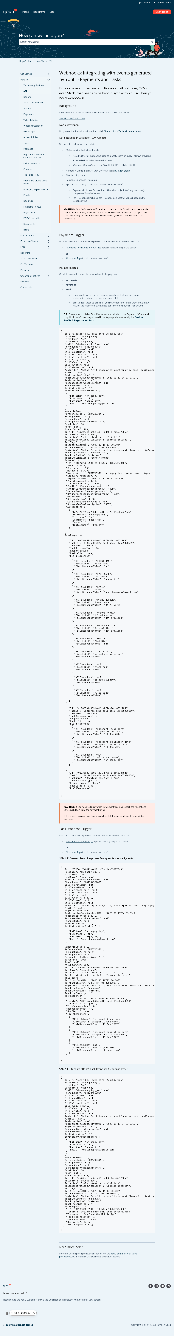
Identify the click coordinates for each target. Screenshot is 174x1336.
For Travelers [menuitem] (26, 264)
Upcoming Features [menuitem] (30, 276)
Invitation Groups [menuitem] (32, 163)
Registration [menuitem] (29, 212)
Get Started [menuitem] (26, 74)
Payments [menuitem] (28, 114)
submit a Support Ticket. (19, 1325)
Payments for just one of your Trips (83, 247)
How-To (40, 61)
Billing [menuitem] (26, 229)
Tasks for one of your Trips (79, 841)
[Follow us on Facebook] (150, 1286)
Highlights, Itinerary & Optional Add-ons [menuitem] (33, 156)
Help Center (25, 61)
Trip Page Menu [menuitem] (31, 175)
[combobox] (84, 42)
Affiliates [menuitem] (27, 108)
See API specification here (72, 118)
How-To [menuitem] (24, 79)
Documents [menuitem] (29, 224)
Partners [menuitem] (24, 270)
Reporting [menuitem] (25, 253)
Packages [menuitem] (28, 149)
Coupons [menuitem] (27, 169)
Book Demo (39, 12)
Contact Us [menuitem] (26, 287)
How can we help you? (41, 35)
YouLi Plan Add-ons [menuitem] (33, 102)
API (50, 61)
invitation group (122, 170)
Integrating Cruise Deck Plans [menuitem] (35, 182)
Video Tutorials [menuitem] (30, 120)
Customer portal (162, 2)
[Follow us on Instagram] (156, 1286)
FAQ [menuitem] (22, 247)
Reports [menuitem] (27, 97)
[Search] (152, 42)
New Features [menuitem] (27, 235)
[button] (49, 74)
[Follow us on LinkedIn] (168, 1286)
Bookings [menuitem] (28, 201)
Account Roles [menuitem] (30, 137)
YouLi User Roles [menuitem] (28, 258)
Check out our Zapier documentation (122, 131)
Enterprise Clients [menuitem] (29, 241)
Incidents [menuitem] (24, 281)
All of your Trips (74, 258)
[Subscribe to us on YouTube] (162, 1286)
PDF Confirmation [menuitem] (32, 218)
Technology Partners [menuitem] (33, 85)
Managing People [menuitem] (32, 206)
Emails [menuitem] (26, 195)
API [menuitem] (25, 91)
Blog (52, 12)
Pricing (25, 12)
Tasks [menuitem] (26, 143)
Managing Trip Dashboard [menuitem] (36, 189)
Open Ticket (144, 2)
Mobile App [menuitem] (29, 131)
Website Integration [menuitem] (33, 125)
